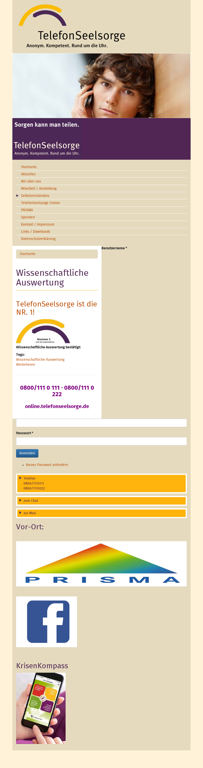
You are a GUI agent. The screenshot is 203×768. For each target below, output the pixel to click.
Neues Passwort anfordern (47, 465)
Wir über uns (31, 181)
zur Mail (30, 513)
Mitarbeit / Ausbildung (38, 188)
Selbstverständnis (35, 196)
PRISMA (27, 210)
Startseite (29, 167)
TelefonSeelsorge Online (40, 203)
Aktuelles (28, 174)
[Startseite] (101, 26)
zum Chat (31, 501)
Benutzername (114, 248)
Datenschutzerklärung (38, 239)
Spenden (28, 217)
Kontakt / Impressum (37, 224)
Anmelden (27, 453)
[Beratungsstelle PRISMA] (101, 563)
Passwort (24, 433)
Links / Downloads (35, 231)
